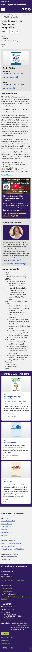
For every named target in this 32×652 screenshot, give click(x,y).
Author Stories (6, 527)
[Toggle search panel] (29, 9)
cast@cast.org (8, 606)
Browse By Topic (6, 524)
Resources (4, 529)
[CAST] (5, 1)
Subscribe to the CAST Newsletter (12, 580)
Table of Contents (7, 175)
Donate (5, 633)
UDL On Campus (6, 591)
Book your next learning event (11, 543)
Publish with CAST (7, 532)
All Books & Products (8, 521)
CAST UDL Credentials (8, 594)
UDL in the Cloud (9, 442)
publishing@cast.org (10, 556)
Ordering (4, 535)
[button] (23, 9)
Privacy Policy (5, 640)
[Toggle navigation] (3, 9)
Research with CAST (8, 546)
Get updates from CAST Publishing (12, 549)
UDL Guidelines (6, 588)
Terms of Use (5, 643)
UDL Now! (7, 482)
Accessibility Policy (7, 637)
